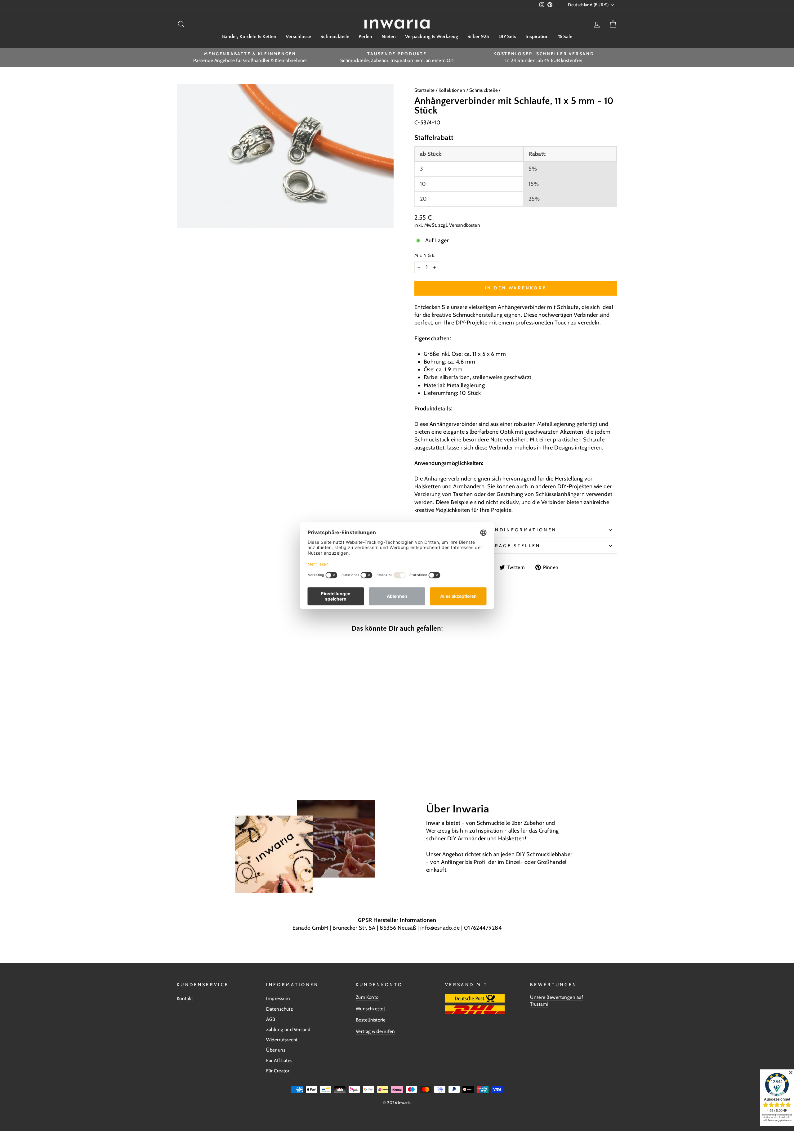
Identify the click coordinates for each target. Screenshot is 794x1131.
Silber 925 (478, 36)
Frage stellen (515, 545)
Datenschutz (279, 1009)
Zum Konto (367, 997)
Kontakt (185, 998)
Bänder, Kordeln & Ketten (249, 36)
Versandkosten (464, 225)
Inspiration (537, 36)
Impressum (278, 998)
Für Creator (277, 1071)
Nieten (388, 36)
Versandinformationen (515, 530)
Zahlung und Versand (288, 1029)
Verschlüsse (298, 36)
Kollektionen (452, 90)
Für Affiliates (279, 1060)
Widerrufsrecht (281, 1040)
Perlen (365, 36)
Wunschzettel (370, 1009)
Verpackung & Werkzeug (431, 36)
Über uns (275, 1050)
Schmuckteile (334, 36)
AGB (270, 1019)
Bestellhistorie (371, 1020)
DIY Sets (507, 36)
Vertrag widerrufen (375, 1031)
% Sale (565, 36)
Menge (425, 255)
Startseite (425, 90)
